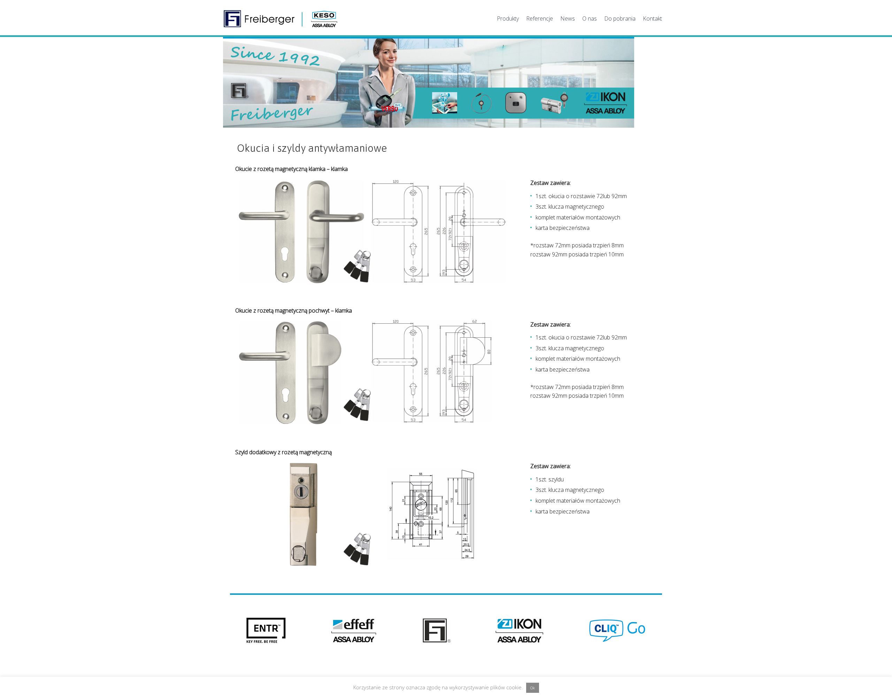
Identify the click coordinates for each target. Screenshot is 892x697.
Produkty (508, 18)
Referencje (539, 18)
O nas (589, 18)
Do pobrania (620, 18)
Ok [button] (532, 687)
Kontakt (652, 18)
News (567, 18)
